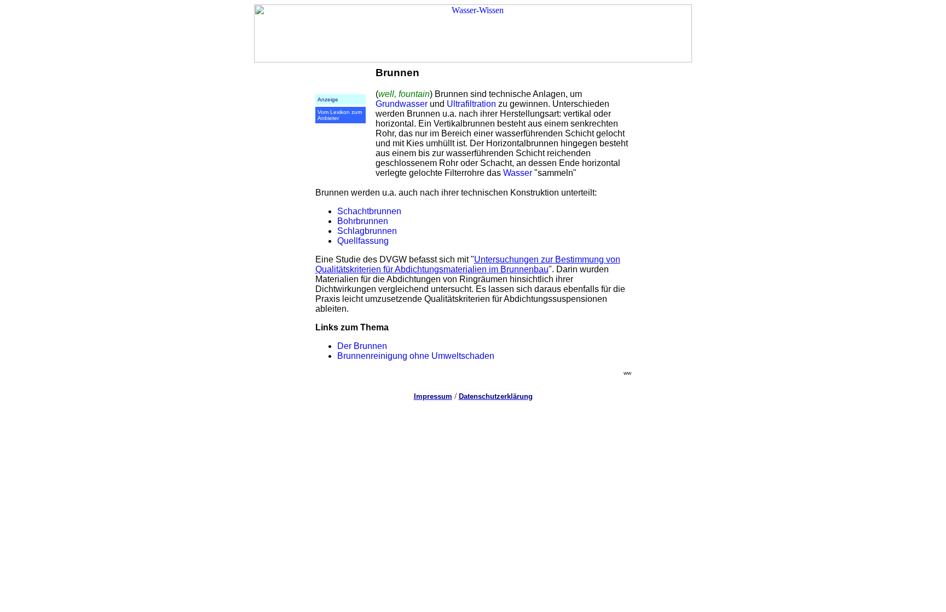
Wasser (517, 173)
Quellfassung (363, 240)
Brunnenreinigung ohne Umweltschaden (415, 356)
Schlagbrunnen (367, 231)
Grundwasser (402, 103)
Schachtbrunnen (369, 211)
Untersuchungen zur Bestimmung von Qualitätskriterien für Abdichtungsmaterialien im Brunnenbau (467, 264)
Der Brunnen (362, 346)
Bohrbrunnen (362, 221)
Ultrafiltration (471, 103)
